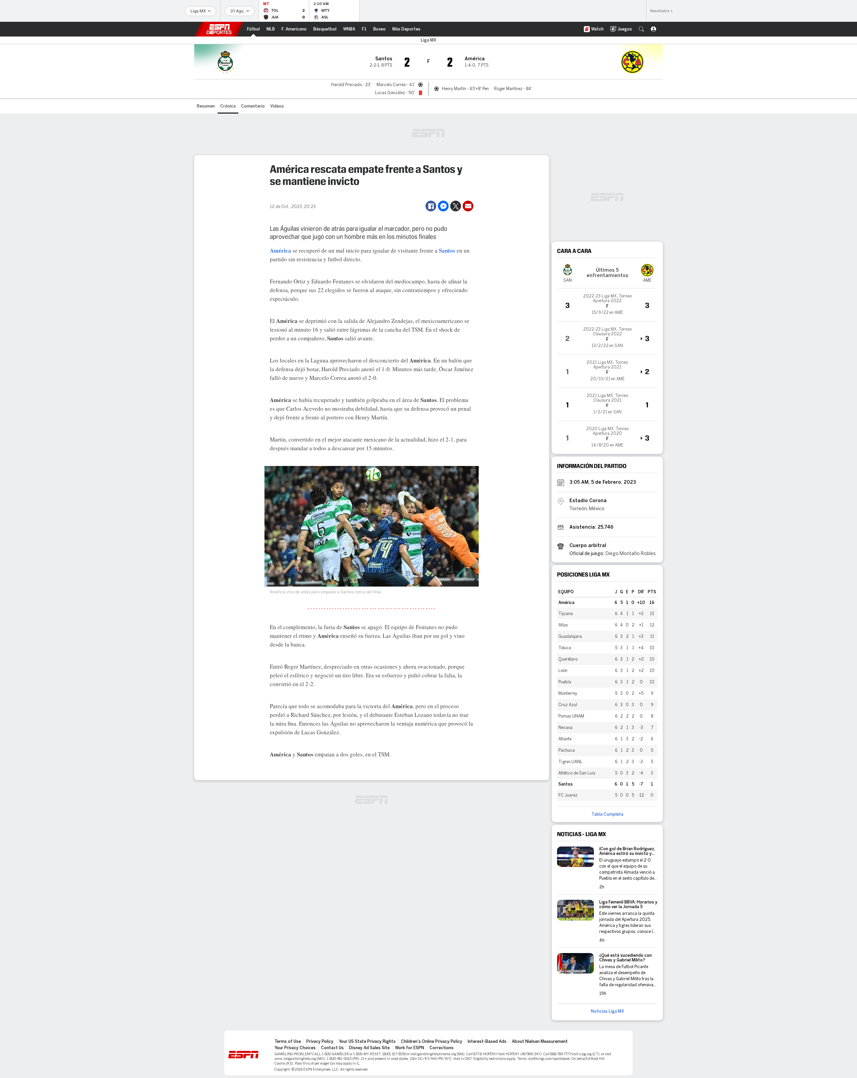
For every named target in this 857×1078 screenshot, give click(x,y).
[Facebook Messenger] (443, 206)
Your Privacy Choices (295, 1048)
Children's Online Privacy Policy (431, 1041)
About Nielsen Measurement (540, 1041)
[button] (641, 29)
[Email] (468, 206)
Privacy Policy (319, 1041)
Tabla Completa (607, 814)
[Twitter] (455, 206)
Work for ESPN (409, 1048)
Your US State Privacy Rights (367, 1041)
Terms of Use (288, 1041)
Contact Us (332, 1048)
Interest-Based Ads (487, 1041)
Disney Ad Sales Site (369, 1048)
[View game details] (607, 304)
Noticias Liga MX (607, 1011)
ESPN (219, 29)
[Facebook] (430, 206)
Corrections (442, 1048)
